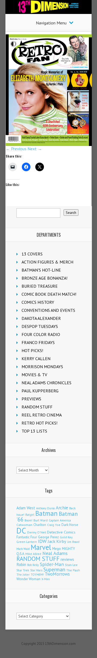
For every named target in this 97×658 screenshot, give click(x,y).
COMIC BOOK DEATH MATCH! (49, 294)
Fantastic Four (26, 537)
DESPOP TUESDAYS (40, 326)
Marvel (41, 547)
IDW (42, 541)
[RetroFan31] (49, 144)
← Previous (16, 148)
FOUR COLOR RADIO (41, 334)
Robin (21, 564)
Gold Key (66, 537)
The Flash (73, 570)
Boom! (28, 520)
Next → (34, 148)
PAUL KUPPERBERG (40, 390)
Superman (54, 569)
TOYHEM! (37, 574)
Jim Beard (73, 542)
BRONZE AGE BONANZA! (44, 278)
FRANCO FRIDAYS (38, 342)
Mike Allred (33, 554)
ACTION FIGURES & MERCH (47, 262)
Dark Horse (69, 524)
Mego (56, 548)
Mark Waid (23, 549)
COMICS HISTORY (38, 302)
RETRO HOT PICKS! (39, 423)
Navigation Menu (51, 23)
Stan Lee (71, 565)
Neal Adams (55, 553)
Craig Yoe (53, 525)
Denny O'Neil (36, 532)
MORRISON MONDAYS (42, 366)
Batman (46, 513)
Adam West (25, 507)
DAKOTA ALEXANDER (41, 318)
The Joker (23, 574)
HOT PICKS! (32, 350)
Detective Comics (61, 532)
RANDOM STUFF (37, 407)
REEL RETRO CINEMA (42, 415)
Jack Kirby (57, 541)
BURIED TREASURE (40, 286)
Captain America (60, 520)
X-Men (45, 579)
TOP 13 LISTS (34, 431)
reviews (67, 559)
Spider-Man (52, 564)
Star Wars (36, 570)
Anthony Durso (45, 508)
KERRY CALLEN (36, 358)
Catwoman (24, 525)
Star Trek (22, 570)
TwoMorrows (57, 574)
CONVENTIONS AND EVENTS (48, 310)
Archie (62, 508)
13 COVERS (32, 254)
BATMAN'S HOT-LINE (41, 270)
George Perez (48, 537)
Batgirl (29, 515)
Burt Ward (40, 520)
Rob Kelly (33, 565)
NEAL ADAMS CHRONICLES (46, 382)
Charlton (39, 524)
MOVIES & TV (34, 374)
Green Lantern (26, 542)
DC (21, 530)
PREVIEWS (31, 398)
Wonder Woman (28, 579)
